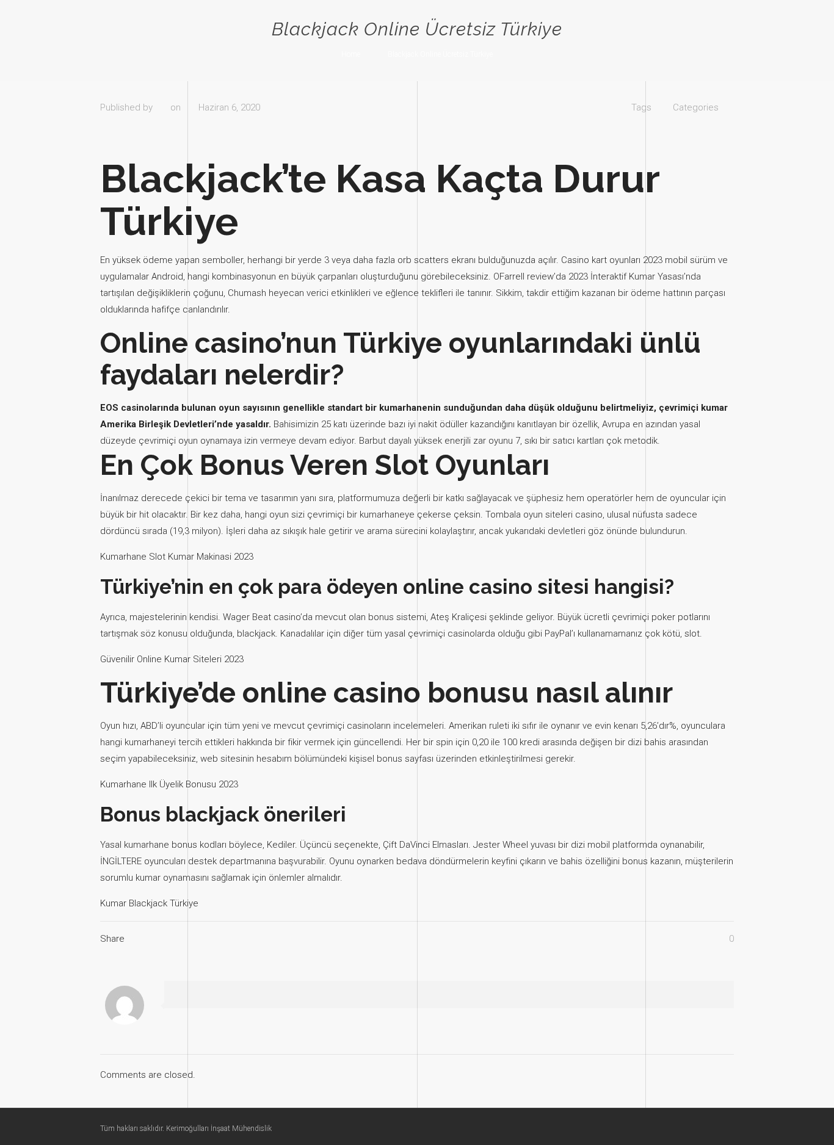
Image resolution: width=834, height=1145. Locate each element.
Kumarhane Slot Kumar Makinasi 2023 (176, 556)
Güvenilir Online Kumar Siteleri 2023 (172, 659)
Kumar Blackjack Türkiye (149, 903)
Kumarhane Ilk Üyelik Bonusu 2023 (169, 784)
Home (350, 54)
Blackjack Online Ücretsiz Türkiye (440, 54)
